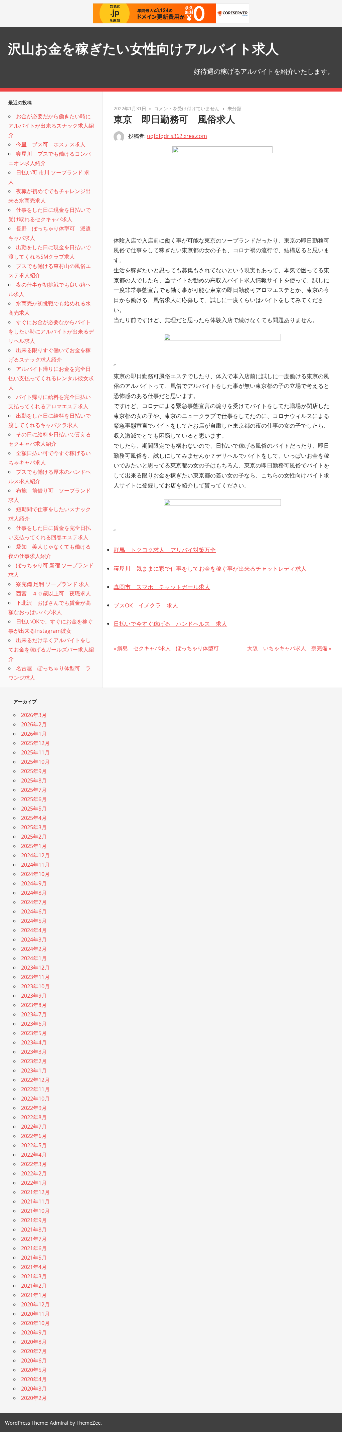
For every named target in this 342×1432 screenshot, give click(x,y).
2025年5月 (34, 808)
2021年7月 (34, 1239)
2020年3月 (34, 1388)
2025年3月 (34, 827)
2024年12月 (35, 855)
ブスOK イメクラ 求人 (146, 605)
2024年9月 (34, 883)
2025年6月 (34, 799)
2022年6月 (34, 1136)
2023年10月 (35, 986)
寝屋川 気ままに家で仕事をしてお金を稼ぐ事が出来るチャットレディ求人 (210, 568)
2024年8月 (34, 892)
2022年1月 (34, 1182)
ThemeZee (88, 1422)
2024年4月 (34, 930)
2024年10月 (35, 874)
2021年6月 (34, 1248)
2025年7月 (34, 790)
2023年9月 (34, 995)
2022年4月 (34, 1154)
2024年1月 (34, 958)
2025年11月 (35, 752)
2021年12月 (35, 1192)
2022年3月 (34, 1164)
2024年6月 (34, 911)
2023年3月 (34, 1051)
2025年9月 (34, 771)
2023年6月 (34, 1023)
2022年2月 (34, 1173)
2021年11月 (35, 1201)
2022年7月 (34, 1126)
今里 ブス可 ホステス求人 (51, 144)
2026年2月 (34, 724)
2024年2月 (34, 949)
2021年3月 (34, 1276)
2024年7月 (34, 902)
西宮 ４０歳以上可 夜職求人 (53, 593)
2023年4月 (34, 1042)
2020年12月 (35, 1304)
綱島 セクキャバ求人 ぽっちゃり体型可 (168, 648)
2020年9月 (34, 1332)
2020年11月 (35, 1313)
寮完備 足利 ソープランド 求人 (53, 584)
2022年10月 (35, 1098)
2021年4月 (34, 1267)
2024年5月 (34, 920)
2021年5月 (34, 1257)
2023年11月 (35, 977)
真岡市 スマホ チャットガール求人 (162, 587)
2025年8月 (34, 780)
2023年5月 (34, 1033)
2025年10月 (35, 761)
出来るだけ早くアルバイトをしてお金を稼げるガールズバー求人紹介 (51, 649)
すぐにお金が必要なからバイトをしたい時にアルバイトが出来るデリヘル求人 (51, 331)
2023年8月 (34, 1005)
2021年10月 (35, 1210)
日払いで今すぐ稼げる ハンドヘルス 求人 (170, 623)
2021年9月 (34, 1220)
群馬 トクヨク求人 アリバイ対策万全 (165, 550)
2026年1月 (34, 733)
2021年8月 (34, 1229)
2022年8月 (34, 1117)
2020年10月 (35, 1323)
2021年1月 (34, 1295)
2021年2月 (34, 1285)
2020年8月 (34, 1341)
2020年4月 (34, 1379)
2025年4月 (34, 818)
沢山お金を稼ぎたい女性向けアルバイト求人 (143, 48)
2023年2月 (34, 1061)
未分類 (234, 108)
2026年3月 (34, 715)
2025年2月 (34, 836)
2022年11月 (35, 1089)
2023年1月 (34, 1070)
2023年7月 (34, 1014)
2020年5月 (34, 1370)
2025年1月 (34, 846)
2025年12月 (35, 743)
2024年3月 (34, 939)
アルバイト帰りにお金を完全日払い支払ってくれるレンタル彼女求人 (51, 378)
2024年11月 (35, 864)
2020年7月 (34, 1351)
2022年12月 (35, 1080)
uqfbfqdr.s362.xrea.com (177, 136)
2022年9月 (34, 1108)
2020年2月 (34, 1398)
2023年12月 (35, 967)
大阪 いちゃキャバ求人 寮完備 (287, 648)
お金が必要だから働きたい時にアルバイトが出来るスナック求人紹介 (51, 126)
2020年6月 (34, 1360)
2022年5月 (34, 1145)
